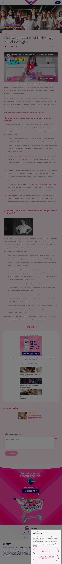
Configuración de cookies (46, 557)
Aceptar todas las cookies (46, 550)
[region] (46, 547)
